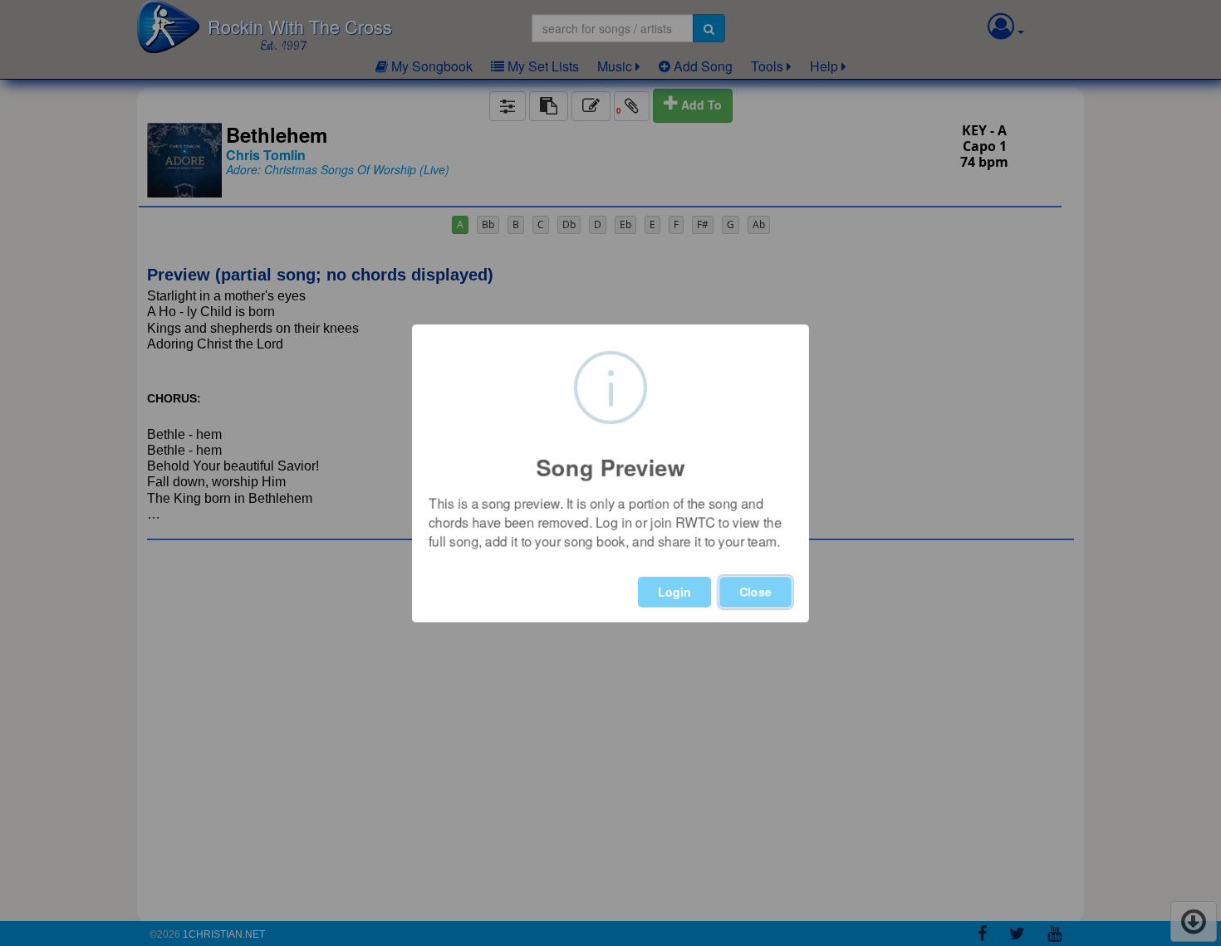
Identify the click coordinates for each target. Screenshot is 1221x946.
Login (674, 591)
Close (755, 591)
